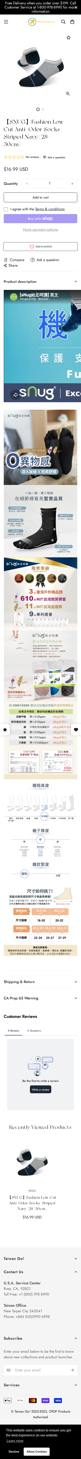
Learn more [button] (15, 1441)
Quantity (11, 183)
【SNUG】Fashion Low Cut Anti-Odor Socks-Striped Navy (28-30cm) (32, 1203)
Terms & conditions (50, 209)
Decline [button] (14, 1451)
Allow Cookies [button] (37, 1451)
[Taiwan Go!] (40, 22)
